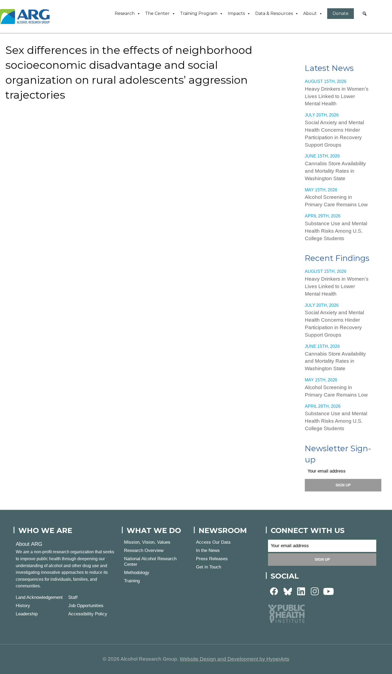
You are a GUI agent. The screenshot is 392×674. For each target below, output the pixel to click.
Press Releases (212, 558)
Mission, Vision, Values (147, 542)
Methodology (136, 572)
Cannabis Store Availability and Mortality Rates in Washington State (335, 171)
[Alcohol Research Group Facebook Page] (274, 591)
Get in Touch (208, 567)
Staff (73, 597)
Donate (341, 13)
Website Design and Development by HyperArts (234, 659)
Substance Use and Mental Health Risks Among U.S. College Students (336, 231)
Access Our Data (213, 542)
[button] (364, 13)
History (23, 605)
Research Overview (143, 550)
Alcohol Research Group (26, 16)
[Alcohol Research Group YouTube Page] (328, 591)
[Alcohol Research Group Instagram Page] (315, 591)
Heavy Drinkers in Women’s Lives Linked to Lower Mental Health (337, 96)
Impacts (236, 13)
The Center (157, 13)
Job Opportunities (85, 605)
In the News (208, 550)
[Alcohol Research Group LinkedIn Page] (301, 591)
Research (125, 13)
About (310, 13)
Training (132, 580)
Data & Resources (274, 13)
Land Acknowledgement (39, 597)
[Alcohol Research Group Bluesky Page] (288, 591)
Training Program (198, 13)
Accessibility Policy (87, 613)
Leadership (27, 613)
